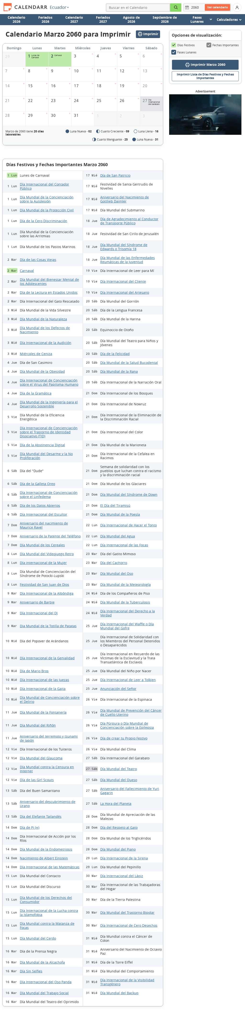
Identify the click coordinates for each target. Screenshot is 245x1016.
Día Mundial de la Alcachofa (42, 962)
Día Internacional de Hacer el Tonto (128, 525)
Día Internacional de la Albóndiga (46, 593)
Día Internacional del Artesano (124, 292)
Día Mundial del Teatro (118, 769)
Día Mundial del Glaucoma (41, 758)
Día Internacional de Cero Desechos (128, 925)
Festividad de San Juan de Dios (44, 584)
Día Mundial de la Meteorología (125, 584)
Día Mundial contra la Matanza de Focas (47, 925)
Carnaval (27, 270)
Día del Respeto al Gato (119, 827)
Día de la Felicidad (115, 353)
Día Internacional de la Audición (45, 342)
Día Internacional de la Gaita (43, 688)
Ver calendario (217, 7)
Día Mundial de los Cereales (42, 545)
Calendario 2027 (74, 19)
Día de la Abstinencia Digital (42, 445)
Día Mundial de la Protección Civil (47, 210)
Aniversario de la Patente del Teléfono (50, 536)
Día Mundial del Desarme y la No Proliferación (46, 456)
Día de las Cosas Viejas (38, 259)
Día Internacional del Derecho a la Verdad (127, 613)
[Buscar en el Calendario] (176, 7)
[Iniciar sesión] (237, 7)
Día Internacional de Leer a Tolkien (128, 679)
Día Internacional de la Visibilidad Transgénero (127, 982)
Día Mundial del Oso (116, 573)
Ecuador (58, 7)
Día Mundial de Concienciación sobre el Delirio (50, 699)
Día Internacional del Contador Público (44, 186)
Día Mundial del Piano (118, 849)
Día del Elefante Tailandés (40, 816)
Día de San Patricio (115, 175)
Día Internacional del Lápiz (121, 876)
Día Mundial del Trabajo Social (44, 993)
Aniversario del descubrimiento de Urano (47, 803)
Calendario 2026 (16, 19)
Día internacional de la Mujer (43, 562)
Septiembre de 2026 (165, 19)
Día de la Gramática (35, 393)
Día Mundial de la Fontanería (43, 712)
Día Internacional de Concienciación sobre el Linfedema (49, 494)
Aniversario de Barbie (37, 602)
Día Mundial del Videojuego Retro (47, 554)
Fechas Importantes (225, 45)
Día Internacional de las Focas (124, 545)
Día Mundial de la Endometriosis (46, 849)
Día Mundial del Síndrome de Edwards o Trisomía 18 (123, 247)
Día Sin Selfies (31, 971)
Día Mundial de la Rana (119, 371)
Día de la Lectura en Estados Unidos (49, 292)
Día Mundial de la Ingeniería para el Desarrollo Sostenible (49, 404)
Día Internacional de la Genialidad (47, 658)
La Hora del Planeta (115, 803)
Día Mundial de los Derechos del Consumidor (46, 899)
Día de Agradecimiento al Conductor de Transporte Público (129, 221)
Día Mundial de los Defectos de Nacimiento (45, 330)
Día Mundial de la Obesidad (42, 371)
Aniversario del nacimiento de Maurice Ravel (44, 525)
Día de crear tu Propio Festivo (123, 738)
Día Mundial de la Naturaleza (43, 319)
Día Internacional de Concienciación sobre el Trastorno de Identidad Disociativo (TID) (49, 432)
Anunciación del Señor (118, 688)
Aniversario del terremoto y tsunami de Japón (49, 738)
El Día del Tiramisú (115, 505)
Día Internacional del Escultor (43, 514)
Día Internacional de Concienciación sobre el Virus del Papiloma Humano (49, 382)
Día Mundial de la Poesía (120, 514)
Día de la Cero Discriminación (43, 221)
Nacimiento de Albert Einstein (44, 858)
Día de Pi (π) (29, 827)
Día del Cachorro (113, 562)
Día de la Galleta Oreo (37, 483)
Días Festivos (186, 45)
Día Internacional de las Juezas (44, 679)
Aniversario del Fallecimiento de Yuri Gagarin (129, 790)
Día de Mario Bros (34, 671)
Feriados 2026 (45, 19)
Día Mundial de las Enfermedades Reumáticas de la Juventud (127, 259)
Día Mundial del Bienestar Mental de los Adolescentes (49, 281)
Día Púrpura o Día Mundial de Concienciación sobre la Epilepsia (127, 725)
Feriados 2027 (103, 19)
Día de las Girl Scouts (37, 780)
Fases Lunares (186, 52)
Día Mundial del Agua (117, 536)
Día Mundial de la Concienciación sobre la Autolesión (46, 199)
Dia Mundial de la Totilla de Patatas (48, 626)
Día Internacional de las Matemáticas (49, 867)
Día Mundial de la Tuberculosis (125, 602)
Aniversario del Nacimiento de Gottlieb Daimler (124, 199)
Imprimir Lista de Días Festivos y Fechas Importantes (205, 76)
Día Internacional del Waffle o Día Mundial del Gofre (127, 626)
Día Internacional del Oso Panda (46, 982)
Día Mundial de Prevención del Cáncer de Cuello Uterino (131, 712)
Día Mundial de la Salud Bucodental (129, 362)
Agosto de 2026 (131, 19)
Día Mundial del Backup (119, 993)
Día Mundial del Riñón (38, 725)
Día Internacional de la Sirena (124, 858)
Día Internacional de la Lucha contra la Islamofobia (49, 912)
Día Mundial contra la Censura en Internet (47, 769)
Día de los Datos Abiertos (40, 505)
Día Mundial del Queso (118, 780)
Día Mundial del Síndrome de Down (128, 494)
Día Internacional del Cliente (123, 281)
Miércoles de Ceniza (36, 353)
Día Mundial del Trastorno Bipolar (127, 912)
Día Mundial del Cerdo (38, 938)
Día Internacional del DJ (39, 613)
